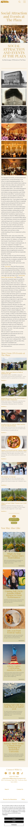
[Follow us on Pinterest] (14, 774)
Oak (15, 277)
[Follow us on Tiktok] (22, 774)
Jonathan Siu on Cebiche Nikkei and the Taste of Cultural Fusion (13, 425)
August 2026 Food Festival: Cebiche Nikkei (14, 450)
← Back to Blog (14, 24)
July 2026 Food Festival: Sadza (14, 631)
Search (7, 789)
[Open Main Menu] (24, 2)
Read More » (4, 380)
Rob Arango (14, 522)
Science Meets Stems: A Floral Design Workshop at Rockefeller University (14, 747)
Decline (14, 821)
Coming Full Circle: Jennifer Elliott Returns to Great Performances (14, 594)
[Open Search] (19, 2)
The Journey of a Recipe (8, 477)
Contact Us (20, 789)
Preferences (14, 824)
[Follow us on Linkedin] (18, 774)
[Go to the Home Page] (5, 1)
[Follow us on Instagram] (10, 774)
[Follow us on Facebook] (6, 774)
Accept (14, 818)
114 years (7, 266)
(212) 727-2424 (14, 776)
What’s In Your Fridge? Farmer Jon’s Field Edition (13, 503)
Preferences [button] (5, 814)
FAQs (23, 799)
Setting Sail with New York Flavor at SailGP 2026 (14, 706)
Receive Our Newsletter (10, 799)
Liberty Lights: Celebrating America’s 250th (14, 668)
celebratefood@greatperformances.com (14, 778)
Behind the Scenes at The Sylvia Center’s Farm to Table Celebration (13, 399)
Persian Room (9, 277)
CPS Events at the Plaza (13, 519)
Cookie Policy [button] (15, 811)
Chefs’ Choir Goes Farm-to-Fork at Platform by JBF (12, 372)
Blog (14, 516)
